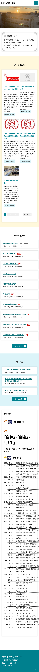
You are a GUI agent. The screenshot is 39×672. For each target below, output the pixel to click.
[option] (19, 17)
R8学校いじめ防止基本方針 (13, 334)
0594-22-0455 (11, 663)
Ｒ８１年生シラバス (10, 253)
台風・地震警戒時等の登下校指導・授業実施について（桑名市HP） (18, 380)
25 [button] (24, 215)
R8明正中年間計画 (10, 304)
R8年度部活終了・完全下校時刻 (14, 324)
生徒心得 (6, 294)
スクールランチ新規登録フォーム (16, 390)
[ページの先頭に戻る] (36, 669)
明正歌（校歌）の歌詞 (10, 243)
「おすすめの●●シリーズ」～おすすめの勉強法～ (11, 135)
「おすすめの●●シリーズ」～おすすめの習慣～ (11, 88)
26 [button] (27, 215)
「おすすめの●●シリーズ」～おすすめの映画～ (27, 135)
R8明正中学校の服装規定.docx (14, 314)
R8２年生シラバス (9, 274)
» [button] (30, 215)
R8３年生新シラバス (10, 263)
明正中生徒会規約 (10, 284)
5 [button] (15, 215)
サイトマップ (7, 665)
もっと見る (18, 346)
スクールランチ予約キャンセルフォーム (18, 369)
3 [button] (10, 215)
